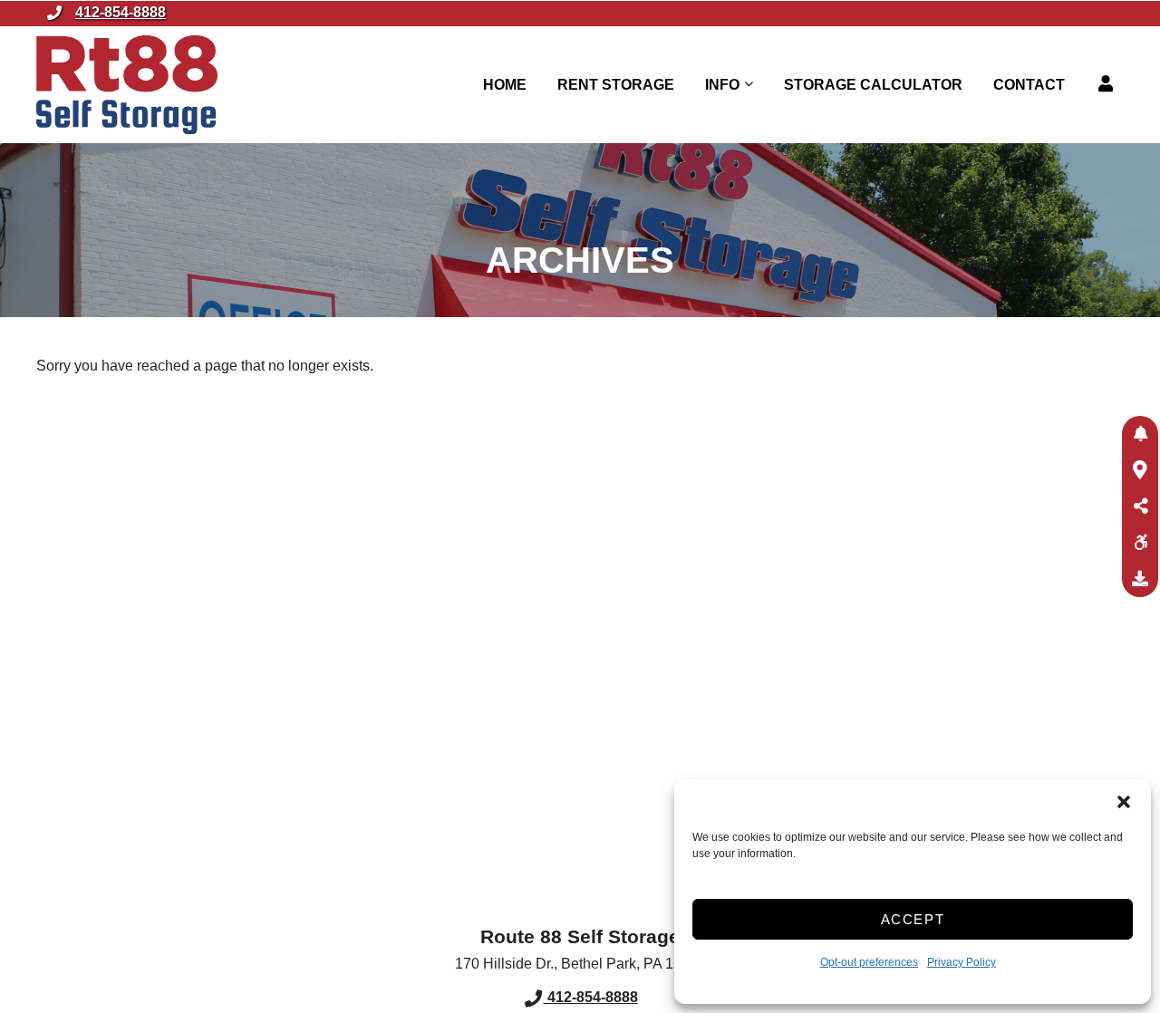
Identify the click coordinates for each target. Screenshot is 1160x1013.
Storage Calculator (873, 84)
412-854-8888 (120, 12)
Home (505, 84)
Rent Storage (615, 84)
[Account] (1108, 84)
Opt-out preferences (869, 962)
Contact (1029, 84)
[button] (1124, 802)
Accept (913, 919)
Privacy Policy (961, 962)
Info (722, 84)
